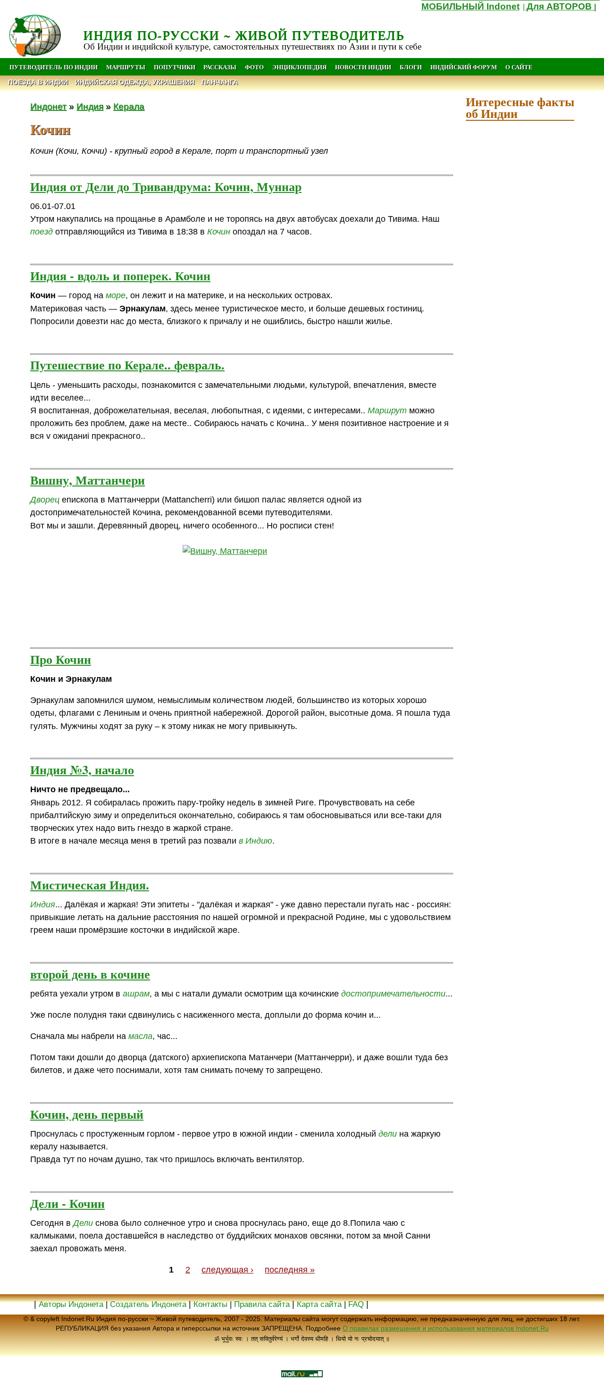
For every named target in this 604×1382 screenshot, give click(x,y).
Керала (128, 106)
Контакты (211, 1304)
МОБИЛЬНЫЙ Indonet (470, 6)
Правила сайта (262, 1304)
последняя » (290, 1269)
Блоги (411, 67)
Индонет (48, 106)
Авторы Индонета (71, 1304)
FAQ (356, 1304)
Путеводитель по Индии (53, 67)
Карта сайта (319, 1304)
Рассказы (219, 67)
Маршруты (125, 67)
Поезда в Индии (38, 82)
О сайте (519, 67)
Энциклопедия (299, 67)
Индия (89, 106)
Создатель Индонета (148, 1304)
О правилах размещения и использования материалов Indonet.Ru (446, 1328)
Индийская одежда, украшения (134, 82)
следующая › (227, 1269)
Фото (254, 67)
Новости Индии (363, 67)
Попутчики (175, 67)
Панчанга (219, 82)
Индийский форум (463, 67)
